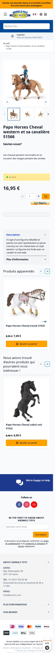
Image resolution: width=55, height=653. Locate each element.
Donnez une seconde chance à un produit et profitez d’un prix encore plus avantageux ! (26, 4)
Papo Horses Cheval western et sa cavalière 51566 (25, 47)
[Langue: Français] (35, 14)
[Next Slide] (47, 271)
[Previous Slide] (41, 271)
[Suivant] (45, 102)
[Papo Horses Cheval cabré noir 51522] (26, 401)
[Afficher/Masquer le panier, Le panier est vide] (45, 14)
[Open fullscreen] (26, 83)
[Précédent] (7, 102)
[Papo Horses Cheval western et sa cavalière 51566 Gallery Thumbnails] (26, 114)
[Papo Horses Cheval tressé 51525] (26, 302)
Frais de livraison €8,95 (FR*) (29, 36)
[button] (26, 562)
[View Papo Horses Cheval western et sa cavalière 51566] (13, 114)
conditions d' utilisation (35, 543)
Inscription (40, 534)
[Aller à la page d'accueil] (20, 14)
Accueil (6, 43)
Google (21, 546)
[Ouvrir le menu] (5, 14)
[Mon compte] (41, 14)
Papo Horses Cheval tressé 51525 (25, 325)
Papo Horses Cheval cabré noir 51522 (24, 426)
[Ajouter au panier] (46, 196)
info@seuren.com (12, 595)
